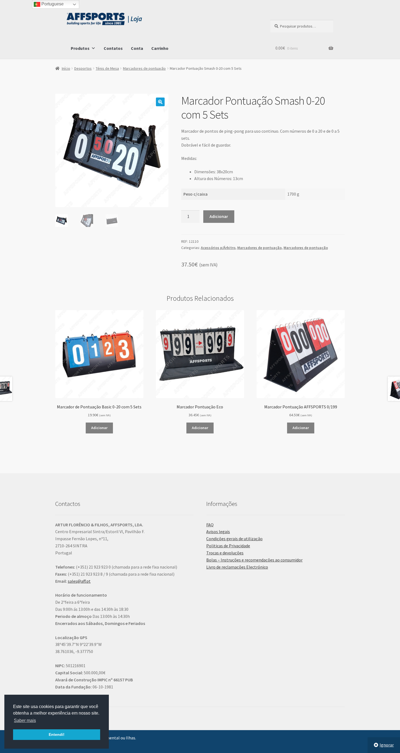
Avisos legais (218, 531)
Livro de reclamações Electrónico (237, 567)
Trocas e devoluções (225, 552)
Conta (137, 48)
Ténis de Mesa (107, 68)
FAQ (210, 524)
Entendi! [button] (56, 734)
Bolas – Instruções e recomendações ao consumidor (254, 560)
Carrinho (159, 48)
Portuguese (52, 4)
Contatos (113, 48)
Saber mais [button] (25, 720)
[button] (160, 102)
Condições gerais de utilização (234, 538)
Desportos (83, 68)
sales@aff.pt (79, 581)
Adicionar (219, 216)
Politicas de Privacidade (228, 545)
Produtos (80, 48)
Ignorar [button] (387, 745)
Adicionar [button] (99, 427)
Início (66, 68)
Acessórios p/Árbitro (218, 247)
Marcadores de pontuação (144, 68)
